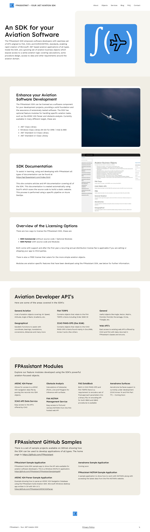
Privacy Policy (88, 527)
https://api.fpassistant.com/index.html (33, 177)
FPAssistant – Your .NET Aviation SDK (36, 5)
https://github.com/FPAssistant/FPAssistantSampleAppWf (37, 471)
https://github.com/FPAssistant (37, 454)
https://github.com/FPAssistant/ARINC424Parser (34, 489)
